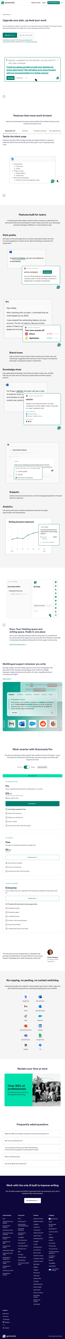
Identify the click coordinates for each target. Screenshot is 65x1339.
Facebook (6, 1319)
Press (50, 1234)
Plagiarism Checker (38, 1221)
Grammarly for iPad (8, 1270)
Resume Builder (37, 1287)
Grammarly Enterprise (21, 1229)
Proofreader (36, 1304)
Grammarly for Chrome (6, 1238)
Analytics (35, 1270)
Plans (19, 1218)
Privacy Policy (6, 42)
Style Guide (36, 1264)
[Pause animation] (4, 96)
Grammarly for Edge (8, 1250)
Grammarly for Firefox (6, 1246)
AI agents (36, 1224)
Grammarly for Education (22, 1233)
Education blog (22, 1257)
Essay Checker (37, 1236)
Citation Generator (38, 1233)
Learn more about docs (17, 644)
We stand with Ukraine (52, 1225)
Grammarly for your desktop (8, 1222)
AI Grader (36, 1281)
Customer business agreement (54, 1252)
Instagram (7, 1322)
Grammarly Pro (22, 1221)
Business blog (21, 1260)
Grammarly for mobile (6, 1262)
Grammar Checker (38, 1218)
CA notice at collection (52, 1256)
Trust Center (52, 1243)
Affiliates (51, 1237)
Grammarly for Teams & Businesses (23, 1225)
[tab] (10, 132)
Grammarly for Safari (6, 1242)
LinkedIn (6, 1328)
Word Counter (37, 1253)
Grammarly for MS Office (7, 1254)
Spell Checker (37, 1290)
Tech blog (20, 1254)
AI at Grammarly (22, 1240)
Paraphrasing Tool (38, 1238)
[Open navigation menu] (62, 2)
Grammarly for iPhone (6, 1267)
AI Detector (36, 1227)
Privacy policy (52, 1246)
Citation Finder (37, 1278)
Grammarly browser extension (8, 1233)
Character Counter (38, 1255)
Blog (19, 1251)
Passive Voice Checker (36, 1300)
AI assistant (21, 1237)
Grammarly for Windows (6, 1226)
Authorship (36, 1275)
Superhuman (54, 1219)
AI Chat (35, 1244)
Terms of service (53, 1249)
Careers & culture (53, 1232)
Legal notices (52, 1266)
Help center (6, 1313)
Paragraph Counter (38, 1258)
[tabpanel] (32, 165)
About (50, 1221)
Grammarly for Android (6, 1274)
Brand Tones (36, 1273)
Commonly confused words (23, 1263)
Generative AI (21, 1243)
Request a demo (35, 2)
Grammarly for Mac (8, 1230)
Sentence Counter (38, 1261)
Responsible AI (53, 1229)
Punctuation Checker (36, 1296)
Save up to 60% (42, 767)
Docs (4, 1218)
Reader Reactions (38, 1284)
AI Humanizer (37, 1230)
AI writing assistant (23, 1246)
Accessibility (52, 1263)
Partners (51, 1240)
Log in (44, 2)
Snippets (35, 1267)
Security (51, 1260)
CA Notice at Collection (31, 42)
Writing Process (22, 1249)
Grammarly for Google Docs (6, 1258)
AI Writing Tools (37, 1247)
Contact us (5, 1316)
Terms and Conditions (24, 40)
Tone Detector (37, 1250)
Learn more (6, 679)
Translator (36, 1241)
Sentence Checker (38, 1293)
